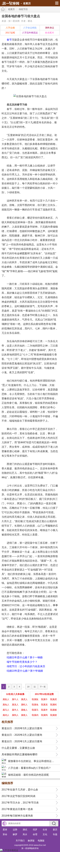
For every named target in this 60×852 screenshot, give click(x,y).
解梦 (15, 834)
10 (28, 687)
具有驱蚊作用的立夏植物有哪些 (19, 754)
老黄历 (27, 3)
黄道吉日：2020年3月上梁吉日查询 (22, 728)
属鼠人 (6, 699)
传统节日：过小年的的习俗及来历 (26, 666)
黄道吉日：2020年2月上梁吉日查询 (22, 735)
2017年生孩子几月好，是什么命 (20, 789)
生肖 (45, 829)
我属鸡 (35, 715)
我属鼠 (35, 699)
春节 (9, 39)
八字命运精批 (30, 27)
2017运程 (10, 32)
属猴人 (24, 710)
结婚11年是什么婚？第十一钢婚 (25, 657)
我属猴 (53, 710)
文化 (45, 834)
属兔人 (6, 704)
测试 (25, 829)
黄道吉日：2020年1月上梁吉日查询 (22, 741)
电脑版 (41, 840)
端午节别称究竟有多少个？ (22, 662)
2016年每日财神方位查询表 (17, 815)
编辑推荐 (7, 783)
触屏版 (31, 840)
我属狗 (44, 715)
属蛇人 (24, 704)
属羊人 (15, 710)
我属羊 (44, 710)
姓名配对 (49, 32)
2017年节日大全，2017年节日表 (20, 802)
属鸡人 (6, 715)
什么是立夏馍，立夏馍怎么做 (18, 748)
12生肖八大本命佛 (15, 694)
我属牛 (44, 699)
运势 (15, 829)
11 (35, 687)
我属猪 (53, 715)
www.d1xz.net (40, 845)
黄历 (55, 829)
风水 (25, 834)
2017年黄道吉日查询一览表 (17, 809)
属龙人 (15, 704)
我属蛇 (53, 704)
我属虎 (53, 699)
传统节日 (23, 9)
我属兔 (35, 704)
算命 (5, 834)
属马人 (6, 710)
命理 (35, 834)
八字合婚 (10, 27)
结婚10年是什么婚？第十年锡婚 (25, 670)
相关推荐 (7, 721)
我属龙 (44, 704)
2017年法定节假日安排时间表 (19, 796)
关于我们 (20, 840)
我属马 (35, 710)
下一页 (43, 687)
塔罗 (35, 829)
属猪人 (24, 715)
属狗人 (15, 715)
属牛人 (15, 699)
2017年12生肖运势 (44, 694)
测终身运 (49, 27)
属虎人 (24, 699)
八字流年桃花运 (30, 32)
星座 (5, 829)
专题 (55, 834)
